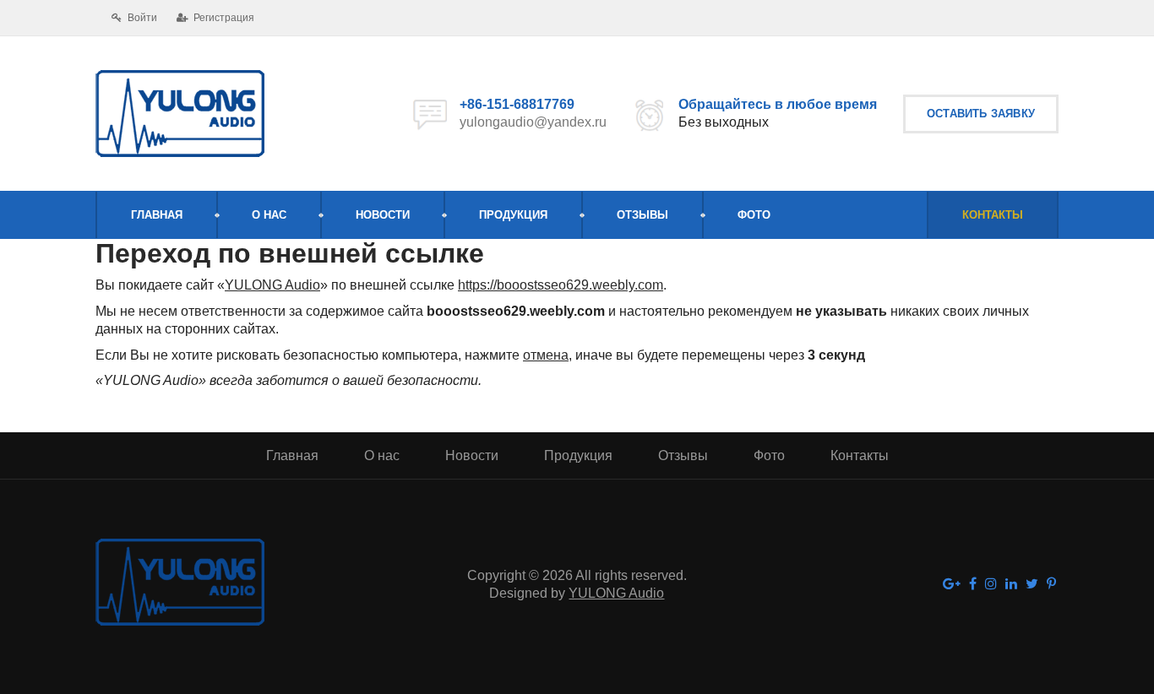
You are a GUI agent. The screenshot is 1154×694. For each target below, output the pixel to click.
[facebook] (972, 584)
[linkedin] (1011, 584)
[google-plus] (951, 584)
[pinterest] (1051, 584)
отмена (546, 355)
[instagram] (991, 584)
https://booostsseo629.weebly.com (560, 285)
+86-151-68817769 (517, 104)
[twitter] (1032, 584)
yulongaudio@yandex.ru (533, 122)
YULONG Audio (272, 285)
